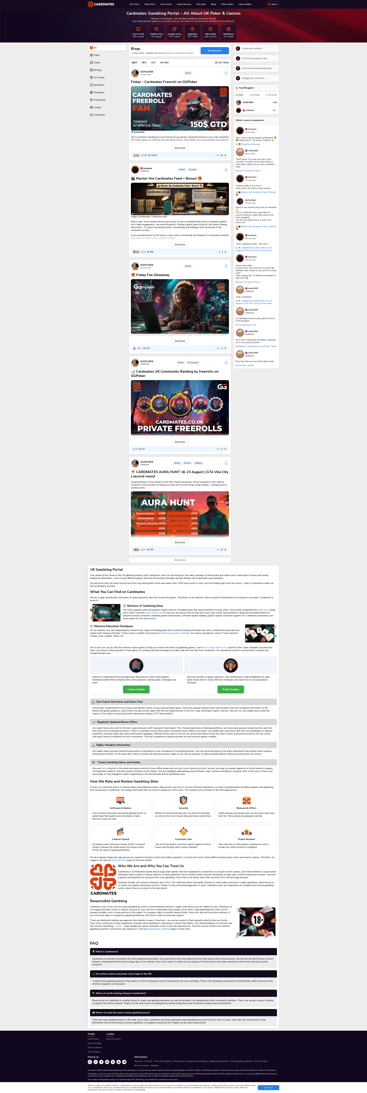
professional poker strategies (175, 633)
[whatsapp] (95, 1062)
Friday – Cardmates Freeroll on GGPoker (164, 82)
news (104, 768)
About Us (138, 1061)
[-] (217, 155)
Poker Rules (93, 1039)
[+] (225, 155)
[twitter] (113, 1062)
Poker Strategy (94, 1043)
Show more (180, 560)
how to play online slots (214, 647)
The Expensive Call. (247, 325)
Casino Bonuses (184, 4)
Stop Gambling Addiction (241, 1061)
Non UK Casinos (113, 1039)
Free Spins (201, 4)
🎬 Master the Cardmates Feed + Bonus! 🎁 (166, 178)
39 (145, 155)
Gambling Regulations (219, 1061)
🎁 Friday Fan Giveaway (150, 275)
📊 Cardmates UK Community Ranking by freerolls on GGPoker (175, 373)
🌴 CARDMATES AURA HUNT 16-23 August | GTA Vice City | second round (180, 474)
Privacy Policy (179, 1061)
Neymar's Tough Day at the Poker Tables (257, 346)
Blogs (213, 4)
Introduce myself (246, 365)
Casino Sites (166, 4)
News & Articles (141, 1065)
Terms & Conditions (163, 1061)
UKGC (119, 926)
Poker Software (95, 1047)
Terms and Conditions (252, 48)
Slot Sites (134, 4)
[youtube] (118, 1062)
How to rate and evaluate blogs (257, 68)
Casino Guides (244, 4)
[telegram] (124, 1062)
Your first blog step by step (254, 58)
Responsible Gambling (159, 929)
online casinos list (154, 612)
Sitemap (154, 1065)
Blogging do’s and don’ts (253, 78)
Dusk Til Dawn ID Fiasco (249, 170)
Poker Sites (149, 4)
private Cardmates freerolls (180, 53)
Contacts (148, 1061)
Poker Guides (227, 4)
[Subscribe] (226, 73)
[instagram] (90, 1062)
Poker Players (94, 1052)
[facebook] (101, 1062)
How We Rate (119, 860)
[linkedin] (107, 1062)
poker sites (263, 609)
